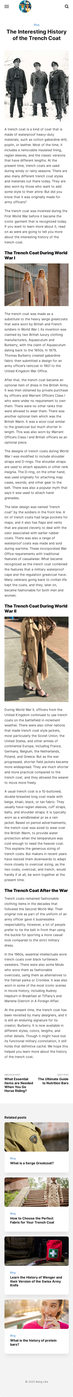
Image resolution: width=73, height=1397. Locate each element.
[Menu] (6, 6)
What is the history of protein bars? (33, 1342)
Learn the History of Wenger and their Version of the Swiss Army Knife (36, 1281)
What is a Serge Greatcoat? (32, 1163)
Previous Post (18, 1083)
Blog (36, 24)
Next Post (53, 1079)
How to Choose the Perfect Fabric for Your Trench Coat (32, 1220)
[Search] (67, 6)
